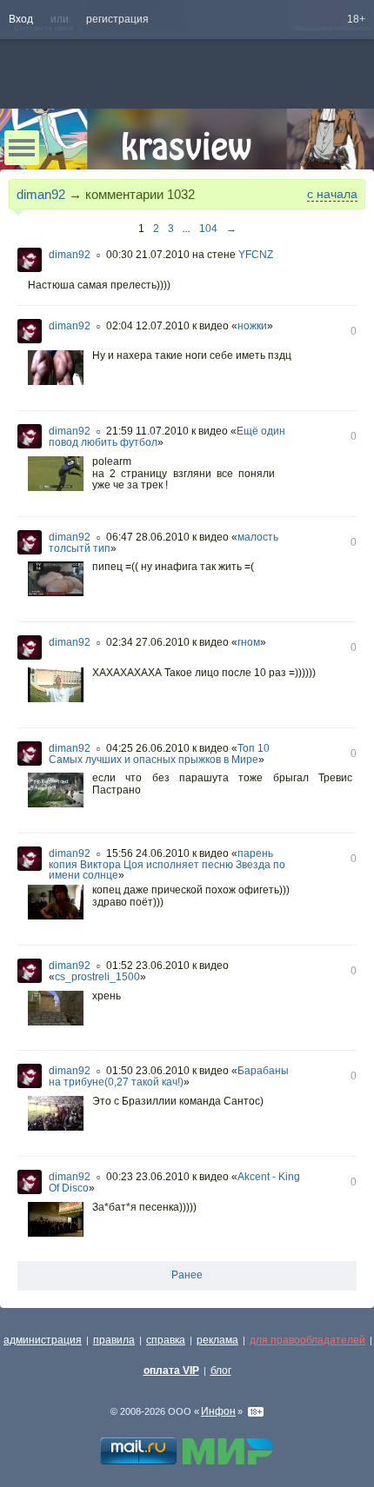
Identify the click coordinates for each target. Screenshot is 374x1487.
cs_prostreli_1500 (97, 977)
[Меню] (21, 147)
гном (248, 642)
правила (114, 1340)
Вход (21, 19)
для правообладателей (307, 1340)
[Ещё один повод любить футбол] (55, 475)
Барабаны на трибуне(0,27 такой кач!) (169, 1076)
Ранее (187, 1275)
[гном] (55, 686)
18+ (356, 19)
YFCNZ (255, 255)
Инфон (218, 1411)
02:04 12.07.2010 (148, 326)
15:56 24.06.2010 (148, 853)
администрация (42, 1340)
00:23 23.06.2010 (148, 1177)
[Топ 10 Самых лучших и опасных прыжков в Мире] (55, 792)
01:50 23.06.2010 (148, 1071)
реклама (217, 1340)
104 (208, 228)
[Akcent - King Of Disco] (55, 1221)
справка (165, 1340)
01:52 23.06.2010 (148, 965)
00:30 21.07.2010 (148, 255)
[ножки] (55, 369)
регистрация (117, 19)
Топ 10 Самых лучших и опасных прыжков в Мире (159, 754)
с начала (332, 194)
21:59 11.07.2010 (147, 431)
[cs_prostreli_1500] (55, 1010)
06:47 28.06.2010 (148, 537)
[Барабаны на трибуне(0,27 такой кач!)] (55, 1115)
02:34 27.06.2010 (148, 642)
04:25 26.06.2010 (148, 748)
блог (220, 1370)
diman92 (41, 194)
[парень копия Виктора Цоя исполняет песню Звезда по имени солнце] (55, 904)
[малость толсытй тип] (55, 580)
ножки (252, 326)
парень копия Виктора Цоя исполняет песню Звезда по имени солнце (167, 864)
